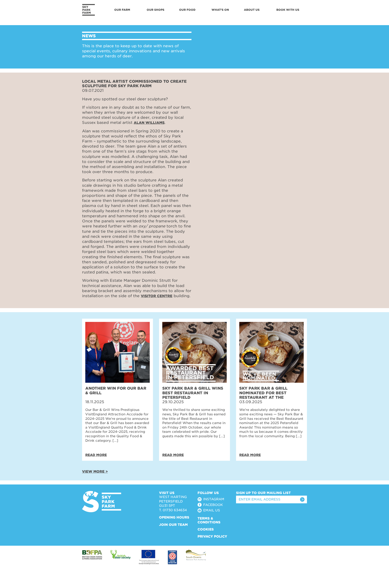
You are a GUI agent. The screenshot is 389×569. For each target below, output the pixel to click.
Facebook (213, 505)
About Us (252, 9)
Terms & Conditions (209, 520)
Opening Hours (174, 517)
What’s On (220, 9)
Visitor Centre (156, 296)
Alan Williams (149, 123)
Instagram (213, 499)
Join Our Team (173, 525)
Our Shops (155, 9)
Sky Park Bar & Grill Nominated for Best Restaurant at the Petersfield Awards (263, 395)
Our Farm (122, 9)
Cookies (206, 529)
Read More (96, 455)
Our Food (187, 9)
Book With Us (287, 9)
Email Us (211, 510)
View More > (95, 471)
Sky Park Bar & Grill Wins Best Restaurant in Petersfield (192, 393)
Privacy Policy (212, 536)
